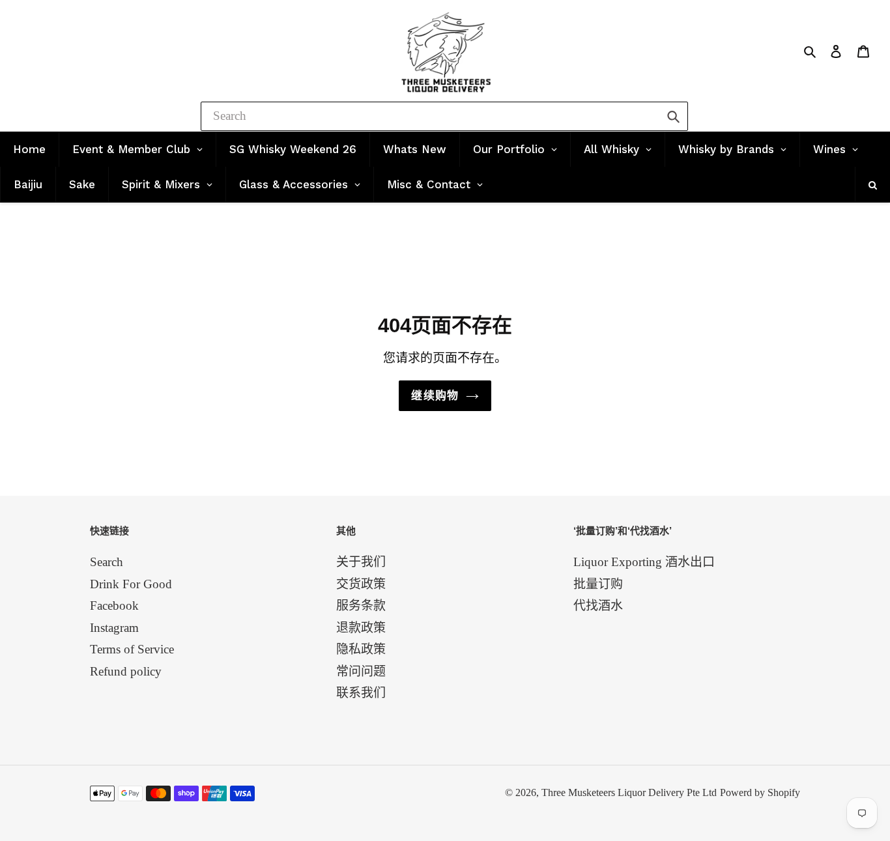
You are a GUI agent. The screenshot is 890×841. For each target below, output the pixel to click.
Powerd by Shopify (760, 792)
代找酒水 (598, 605)
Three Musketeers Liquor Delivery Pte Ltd (629, 792)
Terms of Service (132, 649)
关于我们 (361, 562)
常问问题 (361, 671)
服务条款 (361, 605)
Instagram (114, 627)
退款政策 (361, 627)
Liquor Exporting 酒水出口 (644, 562)
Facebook (114, 605)
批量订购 (598, 584)
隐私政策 (361, 649)
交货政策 (361, 584)
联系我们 (361, 693)
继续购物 (435, 396)
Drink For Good (131, 584)
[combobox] (444, 116)
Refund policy (126, 671)
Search (106, 562)
